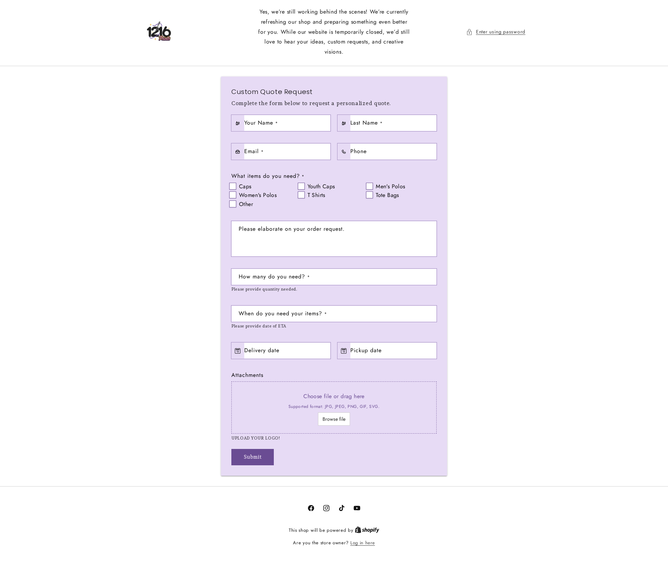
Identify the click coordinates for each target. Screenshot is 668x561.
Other (246, 204)
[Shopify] (367, 530)
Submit (253, 457)
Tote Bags (387, 195)
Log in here (362, 542)
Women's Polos (258, 195)
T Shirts (316, 195)
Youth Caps (321, 186)
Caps (245, 186)
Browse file (334, 419)
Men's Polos (390, 186)
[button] (495, 31)
